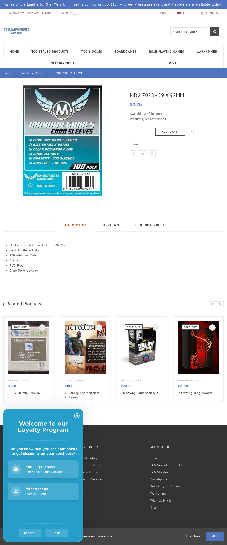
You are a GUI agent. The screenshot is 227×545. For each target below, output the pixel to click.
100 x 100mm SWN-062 (25, 393)
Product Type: (139, 119)
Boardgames (159, 479)
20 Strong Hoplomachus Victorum (82, 395)
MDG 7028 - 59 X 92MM (69, 73)
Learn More (193, 536)
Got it (215, 536)
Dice (153, 508)
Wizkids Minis (161, 500)
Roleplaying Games (32, 73)
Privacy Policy (87, 472)
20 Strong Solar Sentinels (139, 393)
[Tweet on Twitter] (142, 153)
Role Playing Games (165, 486)
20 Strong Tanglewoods (195, 393)
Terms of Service (89, 479)
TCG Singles (159, 472)
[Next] (220, 304)
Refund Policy (87, 458)
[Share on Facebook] (133, 153)
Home (7, 73)
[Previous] (212, 304)
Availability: (138, 114)
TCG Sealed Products (166, 465)
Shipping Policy (89, 465)
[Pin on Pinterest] (152, 153)
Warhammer (159, 493)
